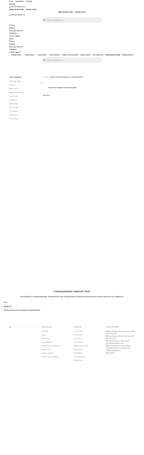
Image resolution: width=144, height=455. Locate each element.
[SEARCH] (132, 95)
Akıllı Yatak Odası (15, 81)
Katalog (12, 4)
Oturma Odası (14, 107)
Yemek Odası (13, 118)
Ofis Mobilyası (14, 104)
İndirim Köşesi (78, 360)
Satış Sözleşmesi (47, 342)
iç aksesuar (13, 100)
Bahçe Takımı (13, 88)
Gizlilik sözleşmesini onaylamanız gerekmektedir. (22, 310)
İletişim (43, 335)
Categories (44, 67)
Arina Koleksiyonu (79, 357)
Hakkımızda (45, 338)
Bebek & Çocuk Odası (16, 92)
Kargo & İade (45, 349)
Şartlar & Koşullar (47, 353)
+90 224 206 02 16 (18, 7)
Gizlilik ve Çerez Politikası (49, 357)
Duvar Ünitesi (13, 96)
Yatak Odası (13, 115)
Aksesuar (12, 85)
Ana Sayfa (44, 77)
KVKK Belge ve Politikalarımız (51, 346)
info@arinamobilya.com (115, 343)
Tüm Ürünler (13, 111)
